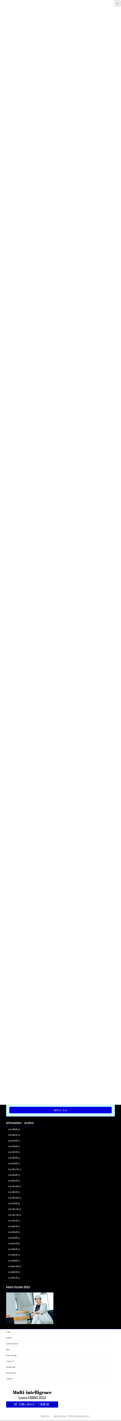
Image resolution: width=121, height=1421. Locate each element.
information (11, 1373)
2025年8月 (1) (14, 1146)
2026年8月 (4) (14, 1129)
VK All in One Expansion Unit (78, 1416)
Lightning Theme (59, 1416)
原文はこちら (60, 1110)
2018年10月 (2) (14, 1266)
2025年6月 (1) (14, 1158)
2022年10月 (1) (14, 1198)
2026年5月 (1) (14, 1135)
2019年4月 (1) (14, 1261)
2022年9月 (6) (14, 1203)
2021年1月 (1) (14, 1221)
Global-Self (10, 1367)
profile (9, 1338)
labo (8, 1349)
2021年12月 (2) (14, 1209)
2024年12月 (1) (14, 1169)
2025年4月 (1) (14, 1163)
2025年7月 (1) (14, 1152)
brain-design (11, 1355)
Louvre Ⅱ (10, 1361)
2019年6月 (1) (14, 1249)
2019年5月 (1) (14, 1255)
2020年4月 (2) (14, 1232)
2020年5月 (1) (14, 1226)
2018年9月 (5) (14, 1272)
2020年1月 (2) (14, 1243)
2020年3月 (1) (14, 1238)
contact (9, 1379)
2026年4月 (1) (14, 1141)
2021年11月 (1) (14, 1215)
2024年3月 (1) (14, 1175)
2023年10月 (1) (14, 1186)
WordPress (45, 1416)
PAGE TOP (115, 1375)
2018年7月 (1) (14, 1278)
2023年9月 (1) (14, 1192)
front (8, 1332)
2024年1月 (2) (14, 1181)
